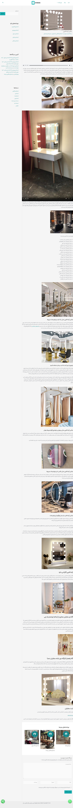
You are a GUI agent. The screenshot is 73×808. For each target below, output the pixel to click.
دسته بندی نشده (15, 101)
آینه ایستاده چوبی (9, 64)
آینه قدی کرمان (15, 37)
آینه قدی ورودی (15, 30)
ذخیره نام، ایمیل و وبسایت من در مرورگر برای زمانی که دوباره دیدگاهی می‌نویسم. (54, 787)
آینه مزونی (54, 34)
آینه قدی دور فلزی (9, 72)
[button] (57, 3)
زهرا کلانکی (16, 74)
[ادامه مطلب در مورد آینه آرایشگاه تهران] (32, 737)
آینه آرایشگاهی (59, 34)
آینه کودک (16, 96)
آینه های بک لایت (35, 326)
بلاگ (65, 3)
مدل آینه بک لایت (9, 68)
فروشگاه (60, 3)
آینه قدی (16, 93)
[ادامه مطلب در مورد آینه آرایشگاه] (63, 737)
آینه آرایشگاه (67, 746)
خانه (69, 3)
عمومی (17, 106)
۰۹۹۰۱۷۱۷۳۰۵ (70, 715)
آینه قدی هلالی (15, 41)
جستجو (16, 11)
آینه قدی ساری (15, 34)
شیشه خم (16, 103)
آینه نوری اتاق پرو (15, 27)
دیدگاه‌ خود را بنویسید (67, 34)
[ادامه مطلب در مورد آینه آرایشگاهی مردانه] (47, 739)
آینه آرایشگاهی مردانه (50, 750)
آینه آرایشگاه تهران (35, 746)
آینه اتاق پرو (12, 60)
